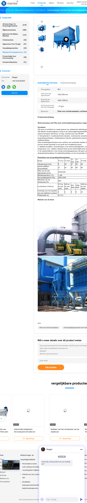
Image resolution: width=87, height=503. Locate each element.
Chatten (15, 93)
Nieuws (2, 472)
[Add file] (42, 499)
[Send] (81, 499)
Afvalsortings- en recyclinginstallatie (15, 25)
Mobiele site (4, 478)
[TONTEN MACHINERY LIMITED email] (3, 87)
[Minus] (81, 449)
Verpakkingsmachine (15, 48)
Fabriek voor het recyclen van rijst (33, 475)
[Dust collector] (66, 39)
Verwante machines (15, 62)
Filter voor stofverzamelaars (49, 327)
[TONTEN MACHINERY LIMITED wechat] (14, 87)
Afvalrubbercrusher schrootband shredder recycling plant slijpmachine (32, 467)
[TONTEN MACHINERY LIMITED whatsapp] (9, 87)
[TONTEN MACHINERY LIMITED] (10, 3)
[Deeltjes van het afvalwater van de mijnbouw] (18, 410)
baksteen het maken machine (15, 35)
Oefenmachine (15, 40)
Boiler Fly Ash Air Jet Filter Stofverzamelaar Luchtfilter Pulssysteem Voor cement (49, 431)
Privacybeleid (5, 482)
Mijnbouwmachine (15, 30)
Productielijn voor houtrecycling (15, 57)
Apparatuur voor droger (15, 44)
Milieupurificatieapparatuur (15, 52)
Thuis (2, 459)
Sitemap (3, 475)
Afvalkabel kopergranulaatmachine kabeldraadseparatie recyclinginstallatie (31, 485)
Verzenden (50, 367)
